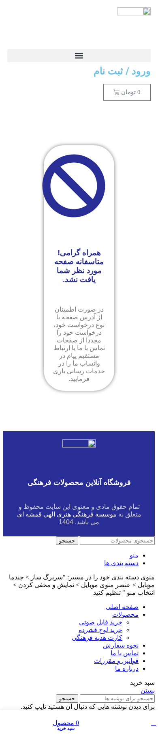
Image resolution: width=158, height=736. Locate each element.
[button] (79, 55)
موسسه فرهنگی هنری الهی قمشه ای (67, 514)
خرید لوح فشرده (100, 629)
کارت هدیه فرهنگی (97, 637)
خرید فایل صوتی (100, 622)
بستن (148, 690)
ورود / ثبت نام (122, 71)
